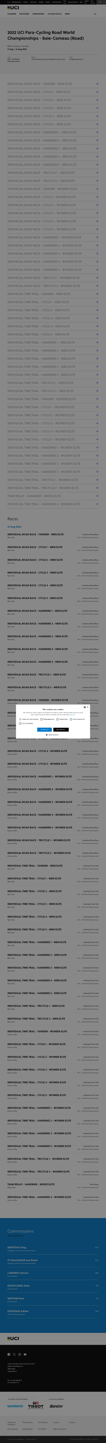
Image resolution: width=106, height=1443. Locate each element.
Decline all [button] (61, 729)
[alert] (53, 721)
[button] (53, 735)
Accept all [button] (44, 729)
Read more (72, 714)
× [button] (87, 707)
